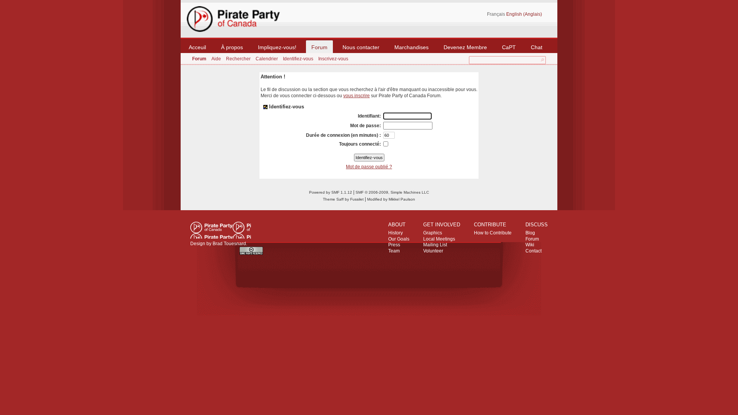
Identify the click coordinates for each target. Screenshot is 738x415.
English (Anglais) (524, 14)
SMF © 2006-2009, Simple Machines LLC (392, 192)
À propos (232, 47)
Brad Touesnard (229, 243)
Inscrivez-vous (333, 58)
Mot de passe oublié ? (369, 166)
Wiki (529, 244)
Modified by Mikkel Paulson (391, 199)
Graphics (432, 233)
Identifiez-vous (298, 58)
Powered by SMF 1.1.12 (330, 192)
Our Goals (398, 239)
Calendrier (267, 58)
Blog (530, 233)
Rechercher (238, 58)
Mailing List (435, 244)
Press (394, 244)
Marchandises (411, 47)
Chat (536, 47)
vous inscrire (356, 95)
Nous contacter (360, 47)
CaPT (509, 47)
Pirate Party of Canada (220, 230)
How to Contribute (493, 233)
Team (394, 251)
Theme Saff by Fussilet (343, 199)
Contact (533, 251)
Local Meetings (439, 239)
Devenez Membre (465, 47)
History (395, 233)
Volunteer (433, 251)
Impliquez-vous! (277, 47)
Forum (319, 47)
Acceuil (197, 47)
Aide (216, 58)
